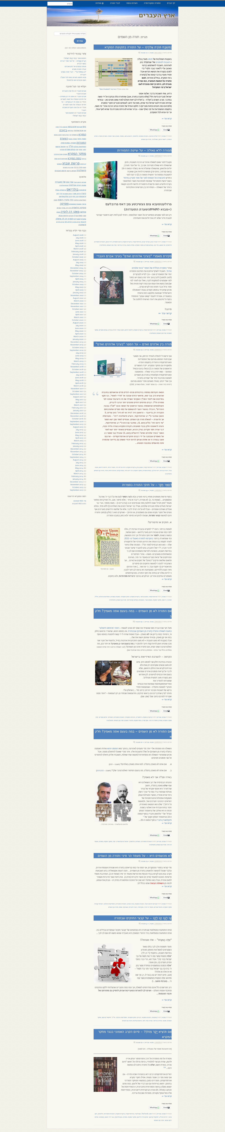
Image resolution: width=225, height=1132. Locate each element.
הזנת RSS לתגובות (79, 503)
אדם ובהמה (72, 126)
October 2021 (77, 309)
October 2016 (77, 418)
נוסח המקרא (138, 720)
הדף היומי (65, 135)
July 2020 (79, 325)
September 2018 (76, 372)
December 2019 (77, 342)
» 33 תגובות (140, 1042)
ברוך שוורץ (130, 904)
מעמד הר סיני (153, 720)
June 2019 (79, 355)
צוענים (83, 219)
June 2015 (79, 432)
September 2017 (76, 394)
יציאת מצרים (103, 717)
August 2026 (78, 235)
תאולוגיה (155, 139)
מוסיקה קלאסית (79, 207)
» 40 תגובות (145, 156)
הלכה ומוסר (58, 135)
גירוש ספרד (77, 193)
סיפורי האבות (128, 720)
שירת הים (68, 221)
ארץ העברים (157, 15)
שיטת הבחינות (137, 1021)
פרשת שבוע (71, 163)
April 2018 (79, 383)
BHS (84, 126)
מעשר (164, 1021)
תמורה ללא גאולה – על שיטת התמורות (144, 150)
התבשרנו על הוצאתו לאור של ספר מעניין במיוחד (144, 178)
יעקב (84, 149)
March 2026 (78, 249)
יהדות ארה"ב (163, 1117)
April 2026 (79, 246)
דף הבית (171, 3)
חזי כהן (156, 245)
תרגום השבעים (60, 170)
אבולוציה (138, 1114)
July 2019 (79, 353)
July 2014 (79, 462)
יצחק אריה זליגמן (142, 1117)
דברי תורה (115, 3)
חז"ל (96, 597)
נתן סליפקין (118, 1117)
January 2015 (78, 446)
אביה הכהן (153, 242)
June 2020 (79, 328)
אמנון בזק (139, 467)
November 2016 (76, 416)
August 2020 (78, 323)
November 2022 (77, 295)
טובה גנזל (120, 330)
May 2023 (79, 287)
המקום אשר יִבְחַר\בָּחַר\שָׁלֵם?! (75, 58)
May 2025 (79, 265)
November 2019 (76, 344)
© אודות (100, 3)
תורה (106, 470)
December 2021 (77, 303)
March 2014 (78, 473)
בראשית (75, 134)
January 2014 (78, 479)
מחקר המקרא (139, 245)
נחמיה (122, 136)
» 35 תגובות (140, 262)
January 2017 (78, 410)
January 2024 (78, 281)
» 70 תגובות (145, 53)
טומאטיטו (72, 204)
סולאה (83, 211)
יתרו (97, 717)
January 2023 (78, 292)
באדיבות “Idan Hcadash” (107, 89)
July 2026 (79, 238)
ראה (144, 1021)
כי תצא (164, 600)
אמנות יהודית (81, 185)
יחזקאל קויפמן (106, 1017)
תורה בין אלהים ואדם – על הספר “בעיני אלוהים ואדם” (134, 344)
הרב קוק (76, 196)
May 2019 (79, 358)
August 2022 (78, 298)
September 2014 (76, 457)
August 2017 (78, 397)
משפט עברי (148, 600)
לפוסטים (159, 62)
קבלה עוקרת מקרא (79, 69)
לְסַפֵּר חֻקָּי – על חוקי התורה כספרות (147, 484)
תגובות (167, 62)
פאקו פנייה (77, 215)
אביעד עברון (146, 242)
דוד (70, 135)
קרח (147, 1021)
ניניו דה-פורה (67, 208)
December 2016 (77, 413)
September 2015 (76, 424)
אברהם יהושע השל (151, 904)
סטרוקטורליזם (62, 159)
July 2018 (79, 375)
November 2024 (76, 270)
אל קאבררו (60, 181)
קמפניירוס (77, 219)
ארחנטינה (82, 190)
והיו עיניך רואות (65, 199)
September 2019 (76, 350)
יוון (67, 146)
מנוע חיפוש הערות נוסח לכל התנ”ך (73, 77)
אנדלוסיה (72, 185)
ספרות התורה (102, 136)
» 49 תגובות (145, 490)
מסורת (160, 720)
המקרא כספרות (115, 597)
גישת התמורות (117, 242)
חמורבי (169, 600)
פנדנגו (70, 215)
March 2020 (78, 336)
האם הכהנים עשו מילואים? (76, 80)
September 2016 (76, 421)
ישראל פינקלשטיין (122, 841)
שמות (120, 907)
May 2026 (79, 243)
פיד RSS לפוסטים (80, 501)
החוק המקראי (125, 597)
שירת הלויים (60, 222)
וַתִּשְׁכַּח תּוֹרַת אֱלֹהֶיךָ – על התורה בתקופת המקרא (138, 47)
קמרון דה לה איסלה (64, 218)
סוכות (117, 136)
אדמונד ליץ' (63, 127)
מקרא (152, 53)
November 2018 (77, 366)
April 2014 (79, 471)
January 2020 (78, 339)
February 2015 (77, 443)
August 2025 (78, 259)
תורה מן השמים (146, 139)
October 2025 (77, 257)
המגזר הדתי (111, 467)
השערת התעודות (99, 242)
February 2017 (77, 408)
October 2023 (77, 284)
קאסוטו (101, 1117)
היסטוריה (139, 717)
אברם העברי (81, 91)
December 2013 (76, 482)
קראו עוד (167, 118)
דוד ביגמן (109, 242)
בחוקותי (154, 1017)
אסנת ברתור (144, 597)
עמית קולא (120, 470)
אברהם (79, 126)
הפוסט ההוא (112, 748)
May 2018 (79, 380)
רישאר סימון (162, 139)
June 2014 (79, 465)
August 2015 (78, 427)
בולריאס (70, 130)
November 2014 (76, 451)
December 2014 (77, 449)
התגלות (110, 717)
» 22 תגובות (140, 742)
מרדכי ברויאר (121, 245)
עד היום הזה (129, 470)
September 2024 (76, 276)
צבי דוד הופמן (109, 1117)
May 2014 (79, 468)
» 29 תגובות (140, 350)
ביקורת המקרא (143, 136)
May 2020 (79, 331)
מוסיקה (62, 149)
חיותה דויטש (128, 330)
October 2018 (77, 369)
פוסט (150, 59)
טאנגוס (79, 204)
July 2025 (79, 262)
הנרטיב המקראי (130, 717)
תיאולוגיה (103, 245)
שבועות (125, 907)
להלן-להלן (100, 771)
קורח (150, 1021)
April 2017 (79, 402)
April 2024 (79, 279)
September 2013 (76, 490)
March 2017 (78, 405)
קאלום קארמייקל (132, 600)
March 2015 (78, 440)
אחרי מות (69, 182)
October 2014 (77, 454)
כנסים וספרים (148, 245)
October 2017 (77, 391)
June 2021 (79, 312)
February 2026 (77, 251)
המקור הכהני (72, 139)
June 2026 (79, 240)
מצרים (60, 154)
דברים (139, 1017)
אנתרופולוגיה (78, 130)
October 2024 (77, 273)
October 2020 (77, 320)
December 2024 (76, 268)
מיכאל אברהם (158, 907)
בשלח (57, 190)
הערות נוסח (132, 3)
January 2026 (78, 254)
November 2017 (77, 388)
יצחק (80, 149)
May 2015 (79, 435)
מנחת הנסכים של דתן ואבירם (75, 66)
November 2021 (77, 306)
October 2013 (77, 487)
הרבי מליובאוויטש (65, 196)
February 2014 (77, 476)
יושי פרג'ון (155, 470)
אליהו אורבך (153, 136)
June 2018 (79, 377)
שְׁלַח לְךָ (80, 40)
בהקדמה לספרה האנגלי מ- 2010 (139, 538)
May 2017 (79, 399)
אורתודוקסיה (137, 242)
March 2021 (78, 317)
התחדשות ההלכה (104, 597)
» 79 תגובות (145, 861)
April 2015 (79, 438)
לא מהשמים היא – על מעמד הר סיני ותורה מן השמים (135, 855)
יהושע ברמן (128, 136)
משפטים (141, 600)
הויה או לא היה (121, 467)
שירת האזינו (76, 222)
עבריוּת (147, 262)
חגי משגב (162, 245)
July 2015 (79, 429)
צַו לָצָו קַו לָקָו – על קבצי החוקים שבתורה (143, 918)
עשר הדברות (133, 907)
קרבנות (83, 221)
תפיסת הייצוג (71, 170)
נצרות (59, 208)
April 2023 (79, 290)
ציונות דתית (112, 470)
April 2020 (79, 334)
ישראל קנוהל (98, 904)
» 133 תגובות (140, 622)
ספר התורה (111, 136)
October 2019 (77, 347)
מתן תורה (145, 720)
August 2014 (78, 460)
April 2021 (79, 314)
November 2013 (76, 484)
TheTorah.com (146, 1114)
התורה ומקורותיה (152, 3)
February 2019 (77, 364)
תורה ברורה (78, 167)
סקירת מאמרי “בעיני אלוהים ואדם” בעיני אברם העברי (134, 256)
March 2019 (78, 361)
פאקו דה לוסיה (70, 211)
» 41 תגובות (145, 924)
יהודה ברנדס (112, 330)
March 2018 (78, 386)
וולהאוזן (135, 136)
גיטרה (83, 193)
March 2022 (78, 301)
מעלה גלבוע (131, 245)
